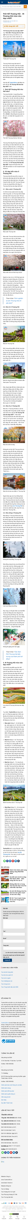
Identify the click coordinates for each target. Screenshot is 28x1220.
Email (5, 938)
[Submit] (25, 6)
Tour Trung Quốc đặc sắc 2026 (9, 987)
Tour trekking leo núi (6, 981)
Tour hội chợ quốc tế (7, 975)
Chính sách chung (6, 1088)
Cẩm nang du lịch (5, 1097)
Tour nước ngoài (5, 978)
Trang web (6, 945)
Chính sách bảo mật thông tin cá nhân (11, 1085)
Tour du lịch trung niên (7, 972)
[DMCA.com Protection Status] (14, 1214)
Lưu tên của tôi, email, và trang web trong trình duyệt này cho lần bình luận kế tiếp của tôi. (13, 955)
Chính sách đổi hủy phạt (7, 1091)
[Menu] (2, 2)
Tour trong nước (5, 984)
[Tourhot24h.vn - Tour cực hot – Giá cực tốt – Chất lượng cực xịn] (14, 2)
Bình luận (5, 918)
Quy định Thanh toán (6, 1103)
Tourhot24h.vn (13, 82)
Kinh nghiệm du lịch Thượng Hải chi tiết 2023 (14, 300)
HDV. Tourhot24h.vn (10, 21)
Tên (4, 931)
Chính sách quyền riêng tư (8, 1094)
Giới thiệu (3, 1100)
